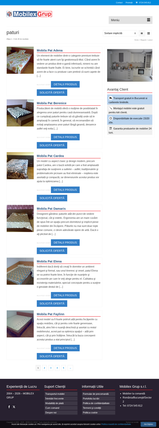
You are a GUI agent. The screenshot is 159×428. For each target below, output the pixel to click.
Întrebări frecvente (54, 398)
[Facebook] (9, 406)
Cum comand (52, 408)
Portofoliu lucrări (91, 398)
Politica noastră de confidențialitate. (116, 424)
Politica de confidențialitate (96, 403)
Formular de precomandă (96, 394)
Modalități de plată (54, 403)
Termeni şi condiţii (92, 408)
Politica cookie (90, 412)
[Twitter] (14, 406)
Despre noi (50, 412)
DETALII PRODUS (65, 84)
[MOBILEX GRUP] (29, 14)
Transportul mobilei (54, 394)
